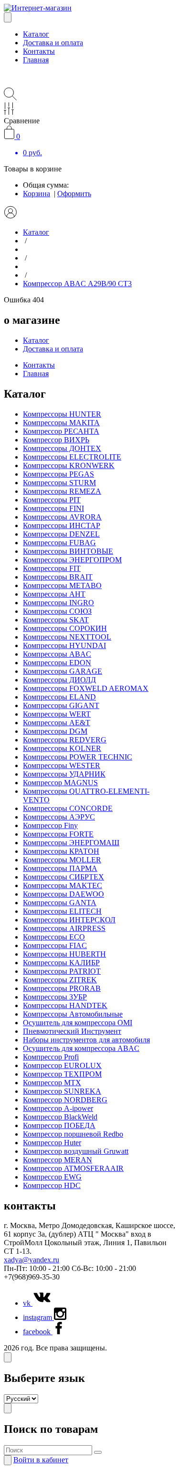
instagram (38, 1317)
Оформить (74, 194)
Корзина (36, 194)
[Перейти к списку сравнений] (9, 112)
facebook (38, 1332)
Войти (40, 1460)
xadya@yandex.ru (31, 1260)
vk (27, 1303)
